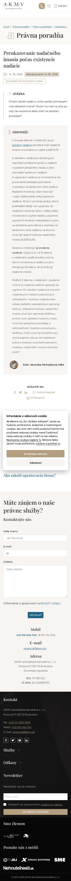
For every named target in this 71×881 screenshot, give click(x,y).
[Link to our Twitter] (12, 740)
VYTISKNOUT (38, 398)
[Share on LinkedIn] (25, 392)
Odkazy (10, 762)
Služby (9, 750)
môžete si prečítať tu (48, 443)
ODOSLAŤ (35, 615)
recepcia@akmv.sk (35, 648)
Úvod (6, 26)
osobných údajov (49, 603)
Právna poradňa (21, 26)
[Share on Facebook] (14, 392)
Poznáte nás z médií (20, 847)
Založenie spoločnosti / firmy (24, 81)
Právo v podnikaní (42, 26)
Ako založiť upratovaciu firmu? (29, 475)
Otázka (7, 561)
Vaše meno (10, 531)
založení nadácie (22, 145)
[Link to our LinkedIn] (26, 740)
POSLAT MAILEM (46, 392)
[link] (49, 6)
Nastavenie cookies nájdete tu (24, 439)
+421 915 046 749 (42, 6)
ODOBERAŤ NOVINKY (35, 811)
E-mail (7, 546)
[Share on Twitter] (20, 392)
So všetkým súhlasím (35, 453)
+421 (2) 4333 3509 (19, 722)
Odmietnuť (36, 462)
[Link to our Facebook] (5, 740)
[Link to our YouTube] (19, 740)
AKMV (13, 6)
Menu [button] (63, 6)
